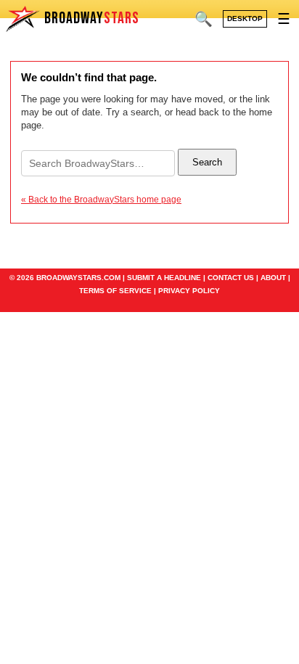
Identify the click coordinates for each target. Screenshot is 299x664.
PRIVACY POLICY (189, 291)
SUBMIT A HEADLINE (164, 278)
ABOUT (273, 278)
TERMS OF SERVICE (115, 291)
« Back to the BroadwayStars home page (101, 199)
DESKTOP (245, 18)
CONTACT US (231, 278)
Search (207, 162)
